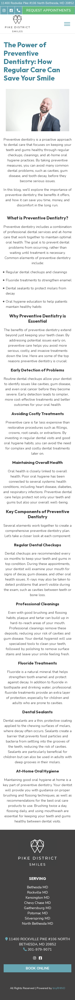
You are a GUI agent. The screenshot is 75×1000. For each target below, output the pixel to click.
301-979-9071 (39, 949)
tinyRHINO (58, 988)
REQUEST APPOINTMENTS (48, 10)
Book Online (37, 968)
